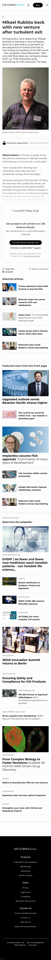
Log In (37, 248)
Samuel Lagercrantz (18, 143)
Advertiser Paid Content (25, 901)
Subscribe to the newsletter (25, 862)
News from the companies (17, 522)
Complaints (25, 897)
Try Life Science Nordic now (25, 242)
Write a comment (40, 269)
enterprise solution (32, 256)
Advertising (25, 871)
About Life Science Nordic (25, 926)
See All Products (25, 875)
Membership (25, 866)
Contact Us (25, 918)
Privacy (25, 888)
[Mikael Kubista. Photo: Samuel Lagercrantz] (25, 98)
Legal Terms (26, 892)
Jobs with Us (25, 922)
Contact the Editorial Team (25, 913)
